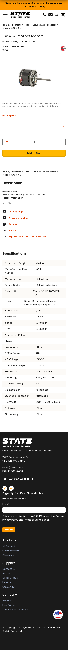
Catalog (12, 224)
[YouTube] (11, 488)
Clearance (8, 555)
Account (7, 573)
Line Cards (8, 605)
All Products (9, 546)
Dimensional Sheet (19, 217)
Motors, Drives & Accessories (40, 24)
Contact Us (9, 568)
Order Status (10, 577)
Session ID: (8, 587)
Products (16, 24)
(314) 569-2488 (13, 471)
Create (9, 3)
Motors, (12, 230)
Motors (6, 28)
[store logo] (20, 15)
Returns (6, 582)
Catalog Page (15, 211)
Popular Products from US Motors (27, 236)
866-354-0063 (17, 479)
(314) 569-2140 (13, 467)
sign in (41, 3)
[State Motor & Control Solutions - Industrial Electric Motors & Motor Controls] (17, 442)
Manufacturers (10, 550)
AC (14, 28)
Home (5, 24)
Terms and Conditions (15, 609)
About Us (7, 600)
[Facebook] (4, 488)
